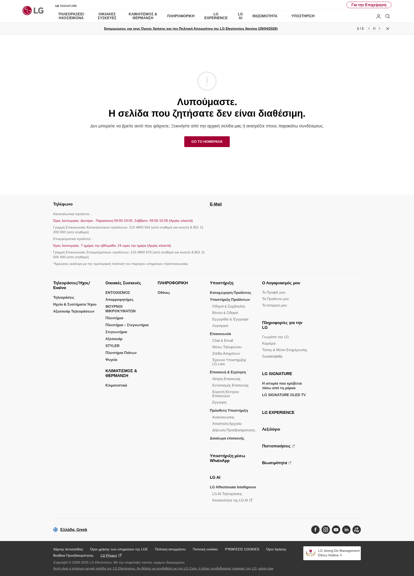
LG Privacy (109, 555)
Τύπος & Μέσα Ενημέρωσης (284, 350)
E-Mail (216, 204)
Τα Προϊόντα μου (275, 299)
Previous (369, 28)
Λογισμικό (220, 326)
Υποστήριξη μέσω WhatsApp (227, 458)
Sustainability (272, 356)
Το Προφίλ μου (273, 292)
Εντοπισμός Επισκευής (230, 385)
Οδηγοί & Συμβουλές (228, 306)
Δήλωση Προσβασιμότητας (233, 430)
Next (379, 28)
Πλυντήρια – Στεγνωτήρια (127, 325)
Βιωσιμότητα (274, 463)
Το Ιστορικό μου (274, 305)
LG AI (215, 477)
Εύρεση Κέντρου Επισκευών (225, 394)
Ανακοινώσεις (223, 417)
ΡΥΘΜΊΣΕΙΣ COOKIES (242, 549)
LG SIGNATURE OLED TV (284, 395)
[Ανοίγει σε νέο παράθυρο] (315, 529)
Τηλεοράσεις (63, 297)
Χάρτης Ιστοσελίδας (68, 549)
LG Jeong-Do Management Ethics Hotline (339, 553)
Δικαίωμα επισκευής (227, 438)
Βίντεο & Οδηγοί (225, 313)
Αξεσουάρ (113, 339)
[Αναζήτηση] (388, 16)
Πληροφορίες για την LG (282, 325)
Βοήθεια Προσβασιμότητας (73, 555)
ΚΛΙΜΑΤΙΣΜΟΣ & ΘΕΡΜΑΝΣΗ (121, 373)
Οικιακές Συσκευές (123, 283)
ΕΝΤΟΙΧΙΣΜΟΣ (117, 293)
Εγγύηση (219, 402)
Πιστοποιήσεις (276, 446)
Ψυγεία (111, 360)
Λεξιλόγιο (271, 429)
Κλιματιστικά (116, 385)
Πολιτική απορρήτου (170, 549)
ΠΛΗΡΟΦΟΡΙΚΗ (173, 283)
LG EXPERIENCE (278, 412)
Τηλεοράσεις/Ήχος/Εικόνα (71, 285)
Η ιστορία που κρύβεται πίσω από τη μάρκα (282, 385)
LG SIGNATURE (277, 373)
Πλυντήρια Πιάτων (121, 353)
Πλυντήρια (114, 318)
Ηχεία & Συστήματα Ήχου (75, 304)
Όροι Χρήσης (276, 549)
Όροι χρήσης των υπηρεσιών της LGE (119, 549)
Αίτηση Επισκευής (226, 379)
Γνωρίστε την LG (275, 337)
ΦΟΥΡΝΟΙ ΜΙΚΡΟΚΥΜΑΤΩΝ (120, 308)
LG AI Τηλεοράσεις (227, 494)
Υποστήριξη (221, 283)
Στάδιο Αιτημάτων (226, 353)
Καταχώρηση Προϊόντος (230, 293)
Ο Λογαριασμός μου (281, 283)
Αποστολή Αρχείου (227, 424)
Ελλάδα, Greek (73, 530)
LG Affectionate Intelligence (233, 487)
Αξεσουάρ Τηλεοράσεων (73, 311)
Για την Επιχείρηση (368, 5)
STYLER (112, 346)
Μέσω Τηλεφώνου (227, 347)
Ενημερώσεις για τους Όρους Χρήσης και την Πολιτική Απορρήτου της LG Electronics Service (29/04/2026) (191, 28)
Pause (374, 28)
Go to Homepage (207, 141)
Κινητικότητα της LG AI (230, 500)
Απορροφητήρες (119, 299)
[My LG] (378, 16)
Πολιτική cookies (205, 549)
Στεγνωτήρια (116, 332)
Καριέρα (269, 343)
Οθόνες (164, 293)
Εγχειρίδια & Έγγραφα (230, 319)
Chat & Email (222, 340)
